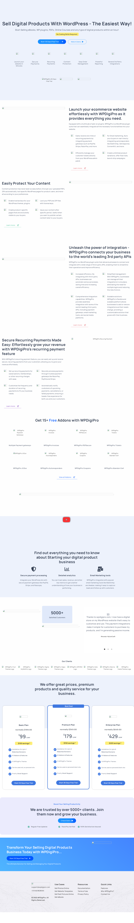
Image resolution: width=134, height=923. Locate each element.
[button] (66, 519)
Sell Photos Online (62, 888)
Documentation (84, 888)
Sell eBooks (59, 897)
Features (104, 888)
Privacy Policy (83, 894)
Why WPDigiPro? (107, 891)
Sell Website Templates (64, 891)
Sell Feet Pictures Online (64, 894)
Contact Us (105, 894)
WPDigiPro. (41, 897)
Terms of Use (83, 891)
